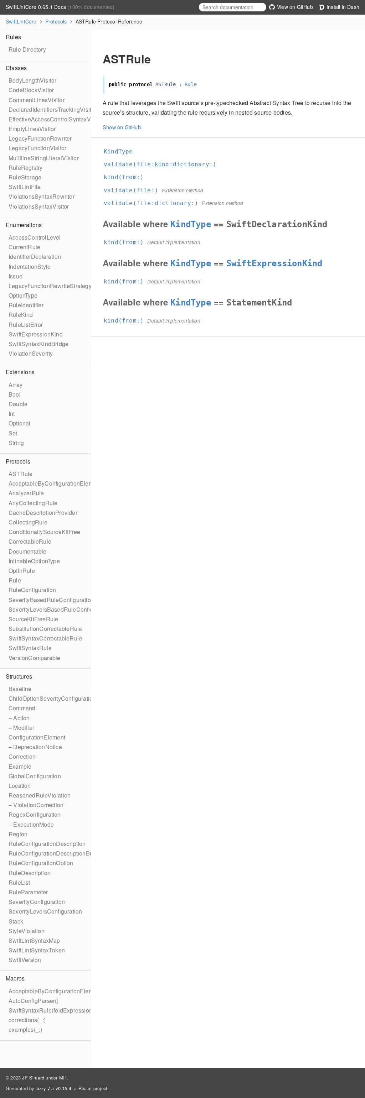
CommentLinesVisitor (37, 100)
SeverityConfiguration (37, 902)
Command (22, 708)
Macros (15, 978)
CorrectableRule (30, 541)
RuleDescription (30, 873)
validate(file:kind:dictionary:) (163, 164)
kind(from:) (127, 177)
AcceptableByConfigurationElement (55, 483)
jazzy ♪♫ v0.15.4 (53, 1088)
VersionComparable (34, 658)
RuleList (19, 882)
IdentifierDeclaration (35, 256)
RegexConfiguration (35, 814)
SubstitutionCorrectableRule (45, 628)
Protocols (56, 21)
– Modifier (21, 727)
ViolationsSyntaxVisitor (39, 206)
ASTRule (20, 474)
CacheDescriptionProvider (43, 512)
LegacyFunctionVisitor (37, 148)
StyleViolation (27, 931)
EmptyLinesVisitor (32, 129)
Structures (19, 676)
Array (15, 385)
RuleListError (26, 324)
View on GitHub (294, 6)
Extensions (20, 372)
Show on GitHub (122, 127)
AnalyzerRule (26, 493)
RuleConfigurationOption (41, 863)
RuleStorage (25, 177)
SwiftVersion (25, 960)
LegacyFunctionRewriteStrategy (50, 286)
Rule (15, 580)
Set (13, 433)
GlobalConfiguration (35, 776)
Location (20, 785)
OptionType (23, 295)
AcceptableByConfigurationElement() (57, 991)
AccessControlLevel (35, 237)
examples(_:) (25, 1029)
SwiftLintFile (25, 187)
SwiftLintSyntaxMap (34, 940)
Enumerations (24, 225)
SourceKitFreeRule (33, 619)
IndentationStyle (30, 266)
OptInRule (22, 570)
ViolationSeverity (31, 353)
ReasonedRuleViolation (40, 795)
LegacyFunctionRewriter (40, 138)
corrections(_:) (27, 1020)
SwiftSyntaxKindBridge (38, 344)
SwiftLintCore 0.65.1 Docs (36, 6)
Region (18, 834)
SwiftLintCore (21, 21)
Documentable (27, 551)
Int (12, 413)
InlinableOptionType (34, 561)
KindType (121, 151)
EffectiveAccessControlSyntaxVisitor (56, 119)
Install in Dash (342, 6)
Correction (22, 756)
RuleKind (21, 314)
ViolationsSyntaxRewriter (41, 196)
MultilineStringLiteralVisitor (44, 158)
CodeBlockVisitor (31, 90)
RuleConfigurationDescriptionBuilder (56, 853)
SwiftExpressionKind (36, 334)
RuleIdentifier (26, 305)
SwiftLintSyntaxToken (37, 950)
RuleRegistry (25, 167)
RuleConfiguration (32, 590)
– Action (19, 718)
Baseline (20, 689)
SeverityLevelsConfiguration (45, 911)
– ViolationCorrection (36, 805)
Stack (16, 921)
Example (20, 766)
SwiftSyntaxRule (30, 648)
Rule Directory (27, 49)
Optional (20, 423)
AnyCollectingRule (33, 503)
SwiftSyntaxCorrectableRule (45, 638)
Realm (85, 1088)
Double (18, 404)
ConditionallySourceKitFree (44, 532)
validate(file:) (134, 190)
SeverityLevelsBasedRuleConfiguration (60, 609)
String (16, 443)
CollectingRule (28, 522)
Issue (15, 276)
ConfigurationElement (37, 737)
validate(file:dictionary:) (154, 203)
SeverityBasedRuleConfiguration (51, 600)
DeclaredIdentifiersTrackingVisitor (53, 109)
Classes (16, 68)
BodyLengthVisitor (32, 80)
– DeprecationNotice (35, 747)
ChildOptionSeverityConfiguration (52, 698)
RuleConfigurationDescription (47, 844)
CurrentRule (24, 247)
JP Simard (33, 1077)
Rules (13, 37)
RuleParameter (28, 892)
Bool (15, 394)
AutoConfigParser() (34, 1001)
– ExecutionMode (31, 824)
